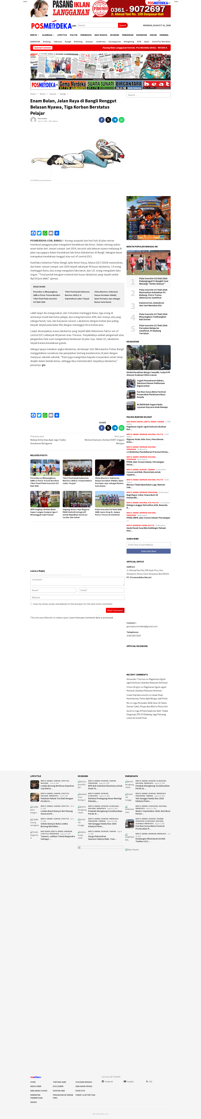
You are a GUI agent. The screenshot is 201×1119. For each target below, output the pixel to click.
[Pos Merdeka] (53, 25)
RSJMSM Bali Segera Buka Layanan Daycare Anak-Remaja (152, 405)
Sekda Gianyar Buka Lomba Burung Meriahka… (54, 825)
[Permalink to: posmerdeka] (33, 119)
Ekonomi (143, 470)
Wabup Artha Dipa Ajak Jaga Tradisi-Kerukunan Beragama (48, 440)
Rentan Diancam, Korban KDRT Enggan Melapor (104, 440)
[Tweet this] (108, 120)
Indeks (33, 1102)
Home (33, 1082)
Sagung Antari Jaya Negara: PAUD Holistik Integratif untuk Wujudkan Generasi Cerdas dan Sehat (76, 513)
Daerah (153, 422)
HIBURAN (160, 422)
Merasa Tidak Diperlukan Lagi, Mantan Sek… (146, 486)
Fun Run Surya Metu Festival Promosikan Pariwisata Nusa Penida (151, 395)
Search (122, 25)
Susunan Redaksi (83, 1082)
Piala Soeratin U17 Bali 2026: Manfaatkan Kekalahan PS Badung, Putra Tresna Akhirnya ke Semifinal (153, 293)
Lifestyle (65, 781)
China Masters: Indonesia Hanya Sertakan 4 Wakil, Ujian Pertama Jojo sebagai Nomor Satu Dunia (109, 482)
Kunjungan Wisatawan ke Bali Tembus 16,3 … (150, 840)
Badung (140, 422)
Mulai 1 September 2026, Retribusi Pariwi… (153, 812)
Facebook (109, 1081)
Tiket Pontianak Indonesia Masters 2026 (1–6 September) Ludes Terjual (77, 295)
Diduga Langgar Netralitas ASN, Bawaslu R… (147, 506)
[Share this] (102, 120)
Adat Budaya (131, 422)
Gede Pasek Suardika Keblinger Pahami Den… (146, 529)
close (25, 1)
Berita (147, 422)
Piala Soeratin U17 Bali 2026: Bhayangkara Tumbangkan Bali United (153, 317)
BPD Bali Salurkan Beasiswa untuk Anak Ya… (105, 787)
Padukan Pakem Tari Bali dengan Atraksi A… (57, 799)
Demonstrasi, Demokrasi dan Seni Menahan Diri (151, 304)
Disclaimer (58, 1086)
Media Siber (35, 1086)
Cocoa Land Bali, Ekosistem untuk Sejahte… (144, 473)
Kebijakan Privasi (83, 1086)
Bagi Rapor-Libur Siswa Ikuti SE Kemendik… (142, 496)
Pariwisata (53, 796)
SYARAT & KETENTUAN (85, 1095)
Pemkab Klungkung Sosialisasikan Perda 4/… (105, 812)
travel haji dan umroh (137, 694)
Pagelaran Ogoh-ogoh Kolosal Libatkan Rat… (146, 428)
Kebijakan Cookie (38, 1090)
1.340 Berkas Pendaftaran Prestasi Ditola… (148, 452)
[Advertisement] (187, 44)
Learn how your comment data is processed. (91, 617)
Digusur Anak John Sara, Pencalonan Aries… (145, 440)
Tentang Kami (59, 1082)
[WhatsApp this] (121, 120)
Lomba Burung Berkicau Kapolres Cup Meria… (57, 787)
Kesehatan (140, 821)
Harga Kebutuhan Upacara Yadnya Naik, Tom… (102, 837)
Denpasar (143, 434)
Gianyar (57, 781)
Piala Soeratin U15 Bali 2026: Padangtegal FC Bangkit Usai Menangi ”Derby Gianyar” (153, 281)
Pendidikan (131, 449)
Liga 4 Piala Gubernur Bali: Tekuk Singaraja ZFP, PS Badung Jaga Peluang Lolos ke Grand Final (147, 714)
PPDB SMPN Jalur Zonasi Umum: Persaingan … (148, 519)
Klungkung (93, 796)
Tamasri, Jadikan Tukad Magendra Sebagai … (58, 837)
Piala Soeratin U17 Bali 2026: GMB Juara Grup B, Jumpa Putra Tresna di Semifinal (108, 512)
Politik (160, 434)
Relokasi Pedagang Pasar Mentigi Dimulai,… (105, 799)
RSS (150, 1081)
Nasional (152, 434)
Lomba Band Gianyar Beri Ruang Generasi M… (57, 812)
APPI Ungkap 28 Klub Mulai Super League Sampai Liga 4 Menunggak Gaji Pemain (43, 512)
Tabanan (151, 470)
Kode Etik (80, 1090)
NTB (149, 503)
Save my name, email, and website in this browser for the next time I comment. (73, 603)
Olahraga (140, 824)
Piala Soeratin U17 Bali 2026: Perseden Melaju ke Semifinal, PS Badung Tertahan (153, 329)
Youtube (130, 1081)
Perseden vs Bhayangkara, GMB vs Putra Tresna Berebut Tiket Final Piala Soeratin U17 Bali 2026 (44, 482)
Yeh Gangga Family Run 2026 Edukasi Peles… (102, 825)
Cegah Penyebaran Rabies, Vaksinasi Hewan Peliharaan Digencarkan (151, 383)
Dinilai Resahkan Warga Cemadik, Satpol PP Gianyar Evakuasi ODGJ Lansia (148, 373)
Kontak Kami (59, 1090)
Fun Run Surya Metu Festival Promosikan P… (150, 827)
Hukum (144, 525)
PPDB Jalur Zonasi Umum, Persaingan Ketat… (145, 463)
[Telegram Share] (115, 120)
